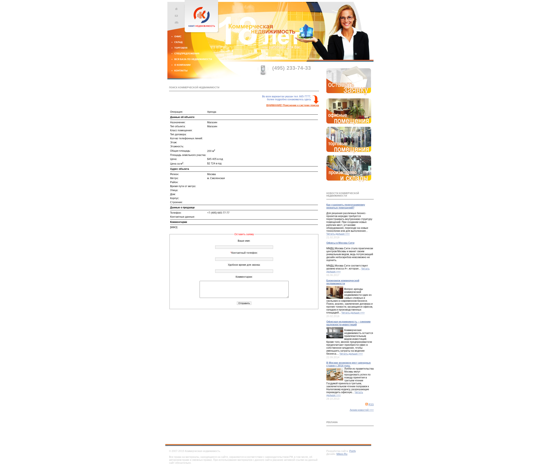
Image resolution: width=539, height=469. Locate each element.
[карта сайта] (176, 23)
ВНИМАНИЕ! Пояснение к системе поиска (292, 105)
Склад (178, 42)
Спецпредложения (186, 53)
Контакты (181, 70)
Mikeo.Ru (341, 454)
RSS (371, 404)
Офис (177, 36)
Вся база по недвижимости (193, 59)
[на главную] (176, 9)
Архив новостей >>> (362, 410)
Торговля (180, 48)
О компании (182, 65)
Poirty (352, 451)
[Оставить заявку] (348, 94)
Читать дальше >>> (338, 233)
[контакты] (176, 16)
